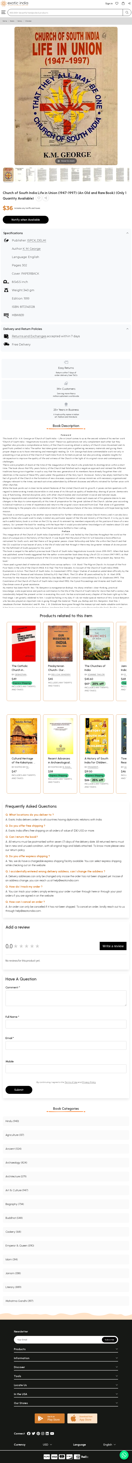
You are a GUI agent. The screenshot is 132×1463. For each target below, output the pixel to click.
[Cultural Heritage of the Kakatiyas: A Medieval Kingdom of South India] (23, 753)
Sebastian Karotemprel (20, 676)
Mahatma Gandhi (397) (19, 1301)
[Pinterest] (38, 1433)
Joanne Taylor (96, 674)
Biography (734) (15, 1204)
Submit (19, 1089)
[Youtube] (52, 1433)
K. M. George (32, 248)
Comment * (13, 987)
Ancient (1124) (13, 1148)
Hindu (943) (12, 1121)
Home (5, 21)
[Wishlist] (117, 3)
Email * (10, 1038)
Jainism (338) (13, 1273)
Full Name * (12, 1016)
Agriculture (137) (15, 1135)
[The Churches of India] (96, 660)
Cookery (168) (13, 1231)
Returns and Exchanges (29, 336)
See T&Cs (72, 375)
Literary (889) (13, 1287)
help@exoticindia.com (66, 880)
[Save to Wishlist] (39, 198)
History (20, 21)
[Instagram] (42, 1433)
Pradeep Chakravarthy (93, 768)
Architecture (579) (16, 1176)
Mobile (10, 1061)
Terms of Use (71, 1082)
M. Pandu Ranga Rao (22, 768)
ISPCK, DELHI (36, 240)
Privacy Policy (89, 1082)
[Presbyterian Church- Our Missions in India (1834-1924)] (60, 660)
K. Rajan (67, 767)
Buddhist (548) (14, 1218)
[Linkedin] (47, 1433)
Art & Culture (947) (17, 1190)
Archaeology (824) (16, 1162)
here (94, 891)
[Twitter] (33, 1433)
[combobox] (65, 12)
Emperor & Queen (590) (20, 1245)
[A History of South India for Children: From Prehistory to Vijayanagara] (96, 753)
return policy (17, 850)
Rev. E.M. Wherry (60, 674)
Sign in (109, 3)
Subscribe (109, 1340)
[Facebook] (28, 1433)
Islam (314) (12, 1259)
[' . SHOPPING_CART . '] (123, 3)
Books (12, 21)
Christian (28, 21)
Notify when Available (26, 219)
